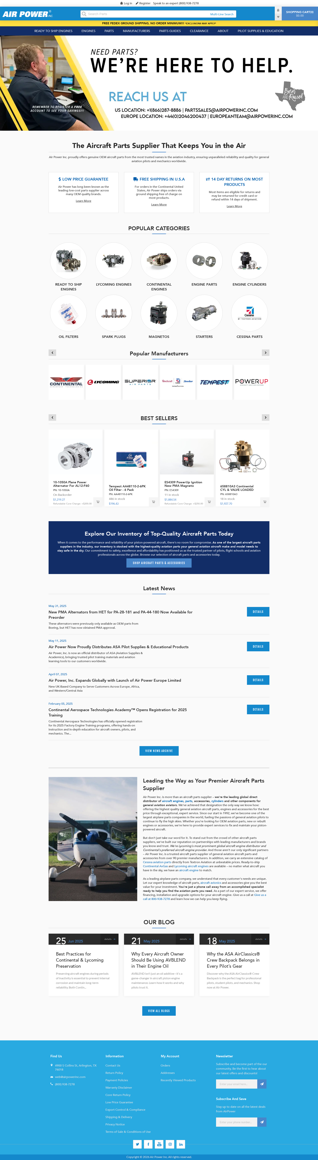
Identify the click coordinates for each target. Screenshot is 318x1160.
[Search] (84, 14)
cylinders (217, 801)
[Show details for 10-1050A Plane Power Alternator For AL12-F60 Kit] (76, 456)
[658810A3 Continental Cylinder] (243, 456)
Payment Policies (116, 1080)
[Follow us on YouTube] (159, 1144)
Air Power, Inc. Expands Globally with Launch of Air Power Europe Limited (115, 680)
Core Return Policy (117, 1095)
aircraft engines (172, 801)
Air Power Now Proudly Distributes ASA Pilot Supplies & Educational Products (118, 647)
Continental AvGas (155, 866)
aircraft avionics (210, 883)
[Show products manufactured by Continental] (66, 382)
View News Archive (159, 751)
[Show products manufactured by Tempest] (215, 382)
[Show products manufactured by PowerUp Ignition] (252, 382)
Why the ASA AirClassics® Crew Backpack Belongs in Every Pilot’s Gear (233, 960)
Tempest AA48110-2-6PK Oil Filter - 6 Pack (127, 488)
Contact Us (112, 1066)
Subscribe (261, 1084)
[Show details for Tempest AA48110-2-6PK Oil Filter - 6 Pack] (131, 456)
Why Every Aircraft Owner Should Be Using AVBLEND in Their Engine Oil (158, 960)
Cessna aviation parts (157, 862)
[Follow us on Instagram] (170, 1144)
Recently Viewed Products (178, 1080)
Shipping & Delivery (118, 1117)
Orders (165, 1066)
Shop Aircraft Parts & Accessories (159, 563)
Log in (128, 3)
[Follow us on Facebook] (148, 1144)
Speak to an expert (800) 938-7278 (176, 3)
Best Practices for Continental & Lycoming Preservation (80, 960)
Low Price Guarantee (119, 1102)
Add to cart (98, 501)
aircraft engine (189, 870)
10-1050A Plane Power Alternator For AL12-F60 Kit (71, 485)
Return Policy (114, 1073)
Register (145, 3)
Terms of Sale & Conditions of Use (128, 1132)
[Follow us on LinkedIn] (180, 1144)
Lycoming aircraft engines (191, 866)
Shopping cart (299, 14)
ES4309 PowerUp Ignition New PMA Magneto (183, 484)
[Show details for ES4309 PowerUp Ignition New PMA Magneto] (187, 456)
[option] (159, 83)
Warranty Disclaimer (118, 1088)
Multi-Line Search (222, 14)
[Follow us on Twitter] (137, 1144)
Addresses (168, 1073)
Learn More (83, 201)
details (258, 612)
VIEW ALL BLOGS (159, 1011)
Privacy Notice (115, 1124)
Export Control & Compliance (125, 1110)
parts (188, 801)
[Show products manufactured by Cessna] (177, 382)
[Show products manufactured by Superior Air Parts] (140, 382)
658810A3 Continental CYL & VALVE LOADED (237, 488)
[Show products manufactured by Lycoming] (103, 382)
